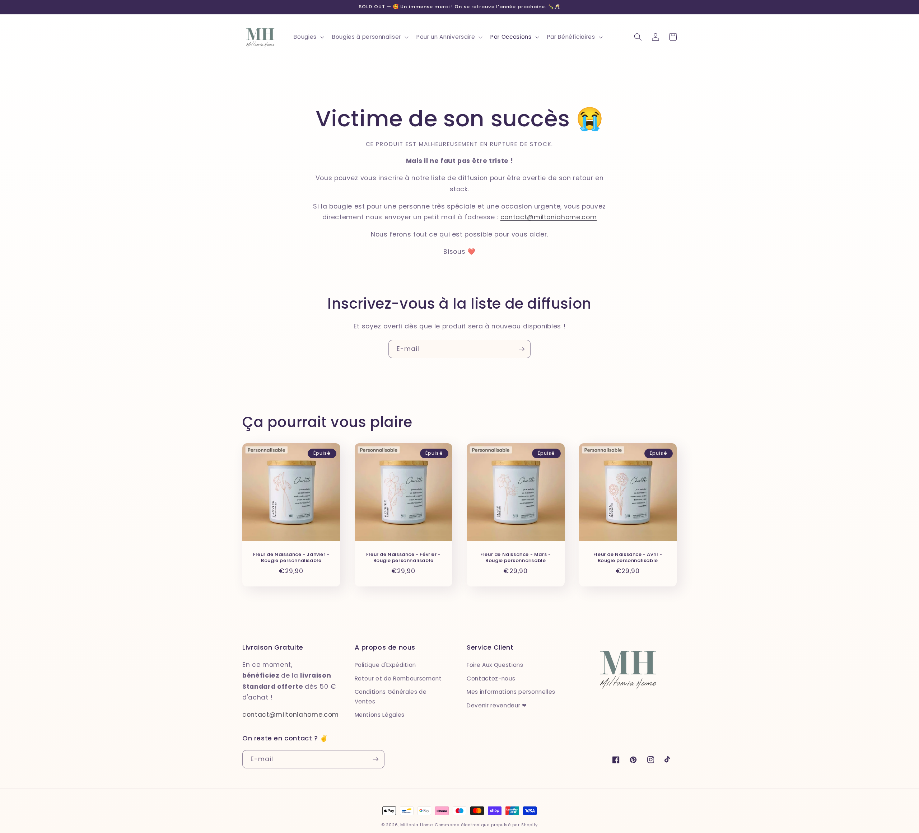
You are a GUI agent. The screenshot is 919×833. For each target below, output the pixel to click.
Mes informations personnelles (511, 692)
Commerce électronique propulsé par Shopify (486, 825)
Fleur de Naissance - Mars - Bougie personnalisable (515, 558)
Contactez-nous (491, 678)
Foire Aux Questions (495, 665)
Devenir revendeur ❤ (497, 705)
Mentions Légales (380, 715)
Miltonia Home (416, 825)
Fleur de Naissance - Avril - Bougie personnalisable (627, 558)
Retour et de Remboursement (398, 678)
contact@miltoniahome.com (548, 217)
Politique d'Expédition (385, 665)
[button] (308, 37)
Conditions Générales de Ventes (391, 696)
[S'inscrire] (521, 349)
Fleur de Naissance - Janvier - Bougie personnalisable (291, 558)
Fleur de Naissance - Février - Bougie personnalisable (403, 558)
